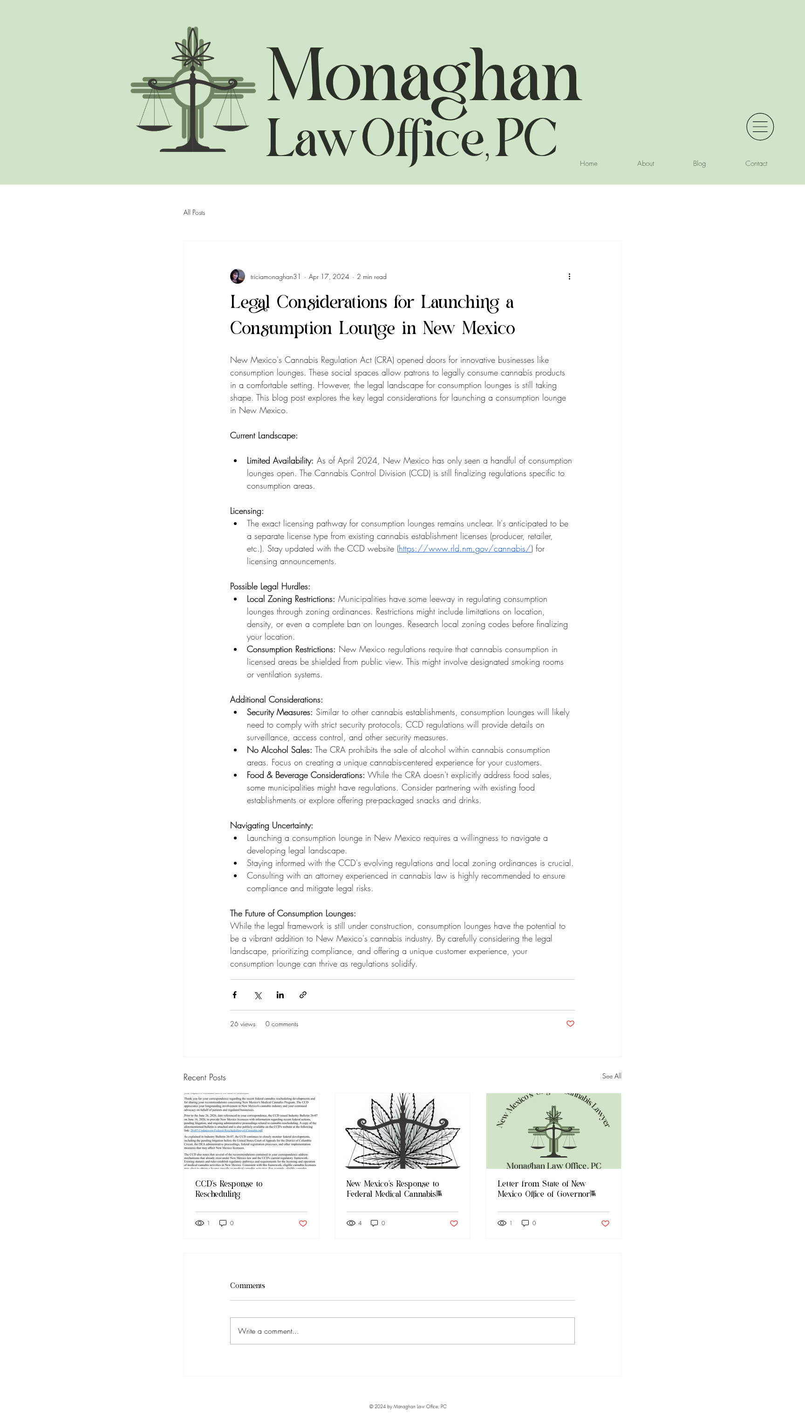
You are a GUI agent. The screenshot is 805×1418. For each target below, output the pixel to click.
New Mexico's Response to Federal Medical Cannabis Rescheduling (393, 1190)
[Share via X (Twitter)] (257, 994)
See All (611, 1075)
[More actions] (569, 276)
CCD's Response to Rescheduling (229, 1190)
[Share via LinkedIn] (280, 994)
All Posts (194, 212)
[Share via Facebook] (234, 994)
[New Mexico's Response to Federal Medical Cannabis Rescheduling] (402, 1131)
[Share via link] (303, 994)
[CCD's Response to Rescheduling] (251, 1131)
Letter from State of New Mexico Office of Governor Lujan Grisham (544, 1190)
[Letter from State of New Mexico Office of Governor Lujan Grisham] (553, 1131)
